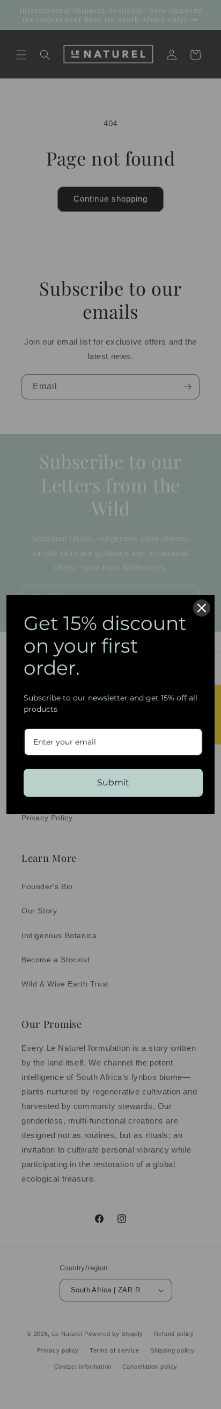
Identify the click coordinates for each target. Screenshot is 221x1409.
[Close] (202, 608)
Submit (113, 782)
